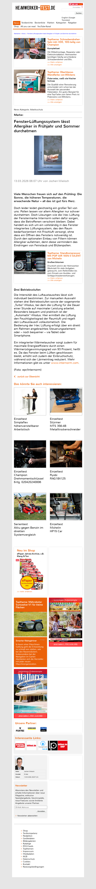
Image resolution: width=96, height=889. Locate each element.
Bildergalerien (29, 841)
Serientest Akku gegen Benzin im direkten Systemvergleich (28, 529)
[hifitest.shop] (63, 752)
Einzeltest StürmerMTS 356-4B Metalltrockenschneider (65, 424)
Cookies (26, 861)
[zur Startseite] (38, 8)
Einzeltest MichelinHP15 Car (56, 527)
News (16, 23)
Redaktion (27, 835)
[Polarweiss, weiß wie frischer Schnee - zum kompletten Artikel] (30, 87)
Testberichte (27, 22)
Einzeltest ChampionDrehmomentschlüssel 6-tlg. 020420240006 (29, 477)
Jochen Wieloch (29, 771)
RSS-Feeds (28, 846)
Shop (16, 26)
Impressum (28, 851)
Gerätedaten (29, 838)
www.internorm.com (64, 363)
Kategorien (61, 22)
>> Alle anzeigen (54, 64)
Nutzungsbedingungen (33, 866)
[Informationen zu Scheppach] (44, 729)
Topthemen (28, 848)
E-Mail (26, 774)
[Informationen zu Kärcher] (32, 729)
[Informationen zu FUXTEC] (20, 729)
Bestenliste (40, 22)
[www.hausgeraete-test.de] (43, 752)
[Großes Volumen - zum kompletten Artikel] (30, 267)
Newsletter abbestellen (27, 815)
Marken (50, 22)
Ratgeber (72, 22)
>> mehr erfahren (24, 591)
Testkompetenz (30, 833)
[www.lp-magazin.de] (53, 752)
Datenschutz (29, 859)
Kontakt (26, 864)
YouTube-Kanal (44, 26)
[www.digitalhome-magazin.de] (20, 752)
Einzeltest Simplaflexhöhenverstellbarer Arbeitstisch (26, 424)
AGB (25, 856)
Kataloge (27, 843)
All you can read (28, 26)
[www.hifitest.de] (31, 752)
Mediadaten (28, 853)
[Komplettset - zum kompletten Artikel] (30, 52)
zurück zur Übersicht (28, 376)
